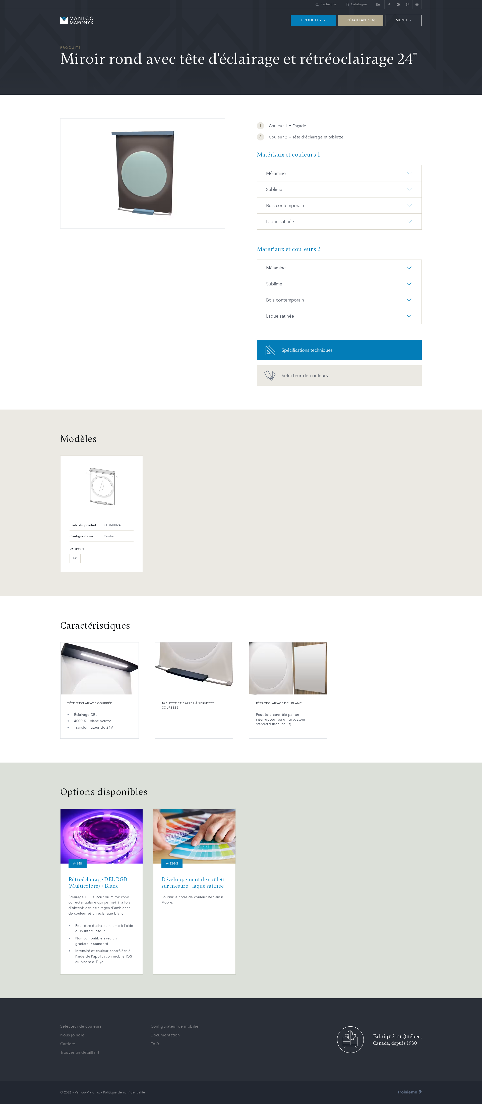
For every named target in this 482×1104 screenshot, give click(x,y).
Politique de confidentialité (124, 1092)
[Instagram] (407, 4)
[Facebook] (389, 4)
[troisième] (410, 1092)
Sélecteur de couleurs (80, 1026)
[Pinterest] (398, 4)
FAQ (155, 1044)
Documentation (165, 1035)
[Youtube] (417, 4)
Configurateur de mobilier (175, 1026)
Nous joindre (72, 1035)
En (378, 5)
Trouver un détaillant (79, 1052)
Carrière (67, 1044)
